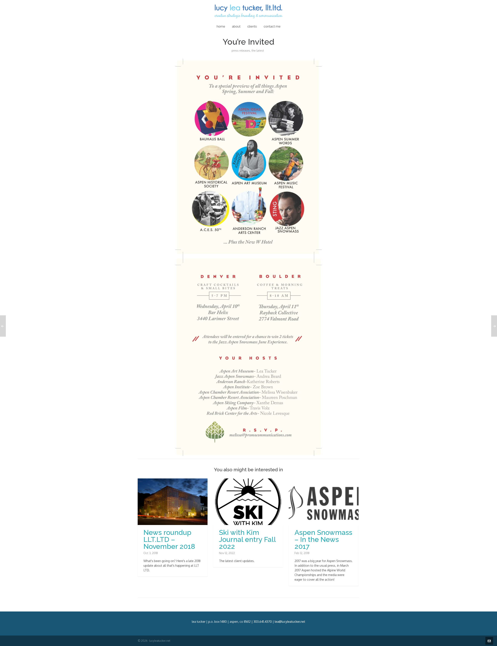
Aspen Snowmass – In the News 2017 (323, 539)
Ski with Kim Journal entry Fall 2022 (247, 539)
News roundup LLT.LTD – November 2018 (169, 539)
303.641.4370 (263, 622)
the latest (257, 50)
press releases (241, 50)
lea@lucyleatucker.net (290, 622)
